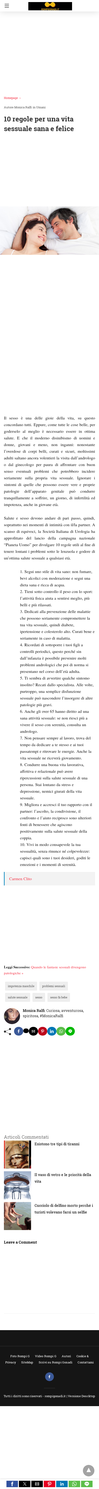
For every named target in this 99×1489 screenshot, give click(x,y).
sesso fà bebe (58, 997)
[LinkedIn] (17, 411)
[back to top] (88, 1470)
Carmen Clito (20, 878)
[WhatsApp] (29, 411)
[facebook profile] (49, 1377)
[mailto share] (33, 1031)
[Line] (34, 411)
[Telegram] (23, 411)
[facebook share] (18, 1031)
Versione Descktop (81, 1396)
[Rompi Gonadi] (50, 4)
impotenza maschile (21, 986)
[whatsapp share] (61, 1031)
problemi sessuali (53, 986)
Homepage (11, 98)
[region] (49, 170)
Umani (41, 107)
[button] (12, 1484)
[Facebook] (6, 411)
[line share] (70, 1031)
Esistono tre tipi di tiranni (57, 1143)
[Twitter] (12, 411)
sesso (38, 997)
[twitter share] (26, 1030)
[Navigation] (5, 5)
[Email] (45, 411)
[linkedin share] (51, 1031)
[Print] (51, 411)
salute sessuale (17, 997)
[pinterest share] (42, 1031)
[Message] (40, 411)
